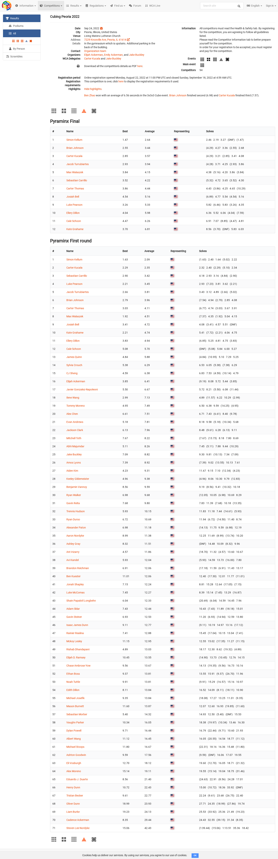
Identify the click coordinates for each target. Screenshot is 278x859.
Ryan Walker (73, 495)
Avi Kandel (72, 560)
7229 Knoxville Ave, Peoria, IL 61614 (105, 39)
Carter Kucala (92, 58)
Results (14, 18)
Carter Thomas (75, 188)
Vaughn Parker (75, 722)
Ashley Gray (73, 543)
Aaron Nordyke (75, 535)
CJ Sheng (72, 373)
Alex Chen (72, 413)
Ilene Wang (72, 397)
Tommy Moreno (75, 405)
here (139, 66)
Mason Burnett (75, 706)
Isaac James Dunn (77, 624)
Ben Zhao (89, 95)
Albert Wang (73, 738)
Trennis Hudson (75, 511)
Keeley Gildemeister (77, 478)
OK (195, 855)
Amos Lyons (73, 462)
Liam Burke (73, 811)
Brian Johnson (177, 95)
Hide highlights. (93, 88)
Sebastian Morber (76, 714)
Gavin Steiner (74, 616)
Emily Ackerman (113, 54)
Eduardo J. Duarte (77, 779)
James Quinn (74, 356)
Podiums (17, 25)
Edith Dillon (72, 689)
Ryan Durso (73, 519)
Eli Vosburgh (73, 763)
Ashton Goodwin (76, 754)
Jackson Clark (74, 430)
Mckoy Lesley (74, 641)
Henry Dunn (73, 787)
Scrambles (16, 56)
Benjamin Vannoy (76, 486)
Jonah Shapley (75, 584)
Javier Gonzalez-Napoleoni (82, 389)
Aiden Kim (72, 470)
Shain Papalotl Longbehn (81, 600)
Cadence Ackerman (77, 819)
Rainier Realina (75, 633)
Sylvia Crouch (74, 365)
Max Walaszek (74, 172)
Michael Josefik (75, 698)
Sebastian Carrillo (76, 180)
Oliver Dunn (73, 803)
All (14, 33)
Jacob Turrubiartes (77, 164)
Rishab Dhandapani (77, 649)
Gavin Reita (73, 503)
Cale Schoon (73, 220)
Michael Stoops (75, 746)
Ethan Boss (73, 673)
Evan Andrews (74, 421)
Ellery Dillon (73, 212)
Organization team (95, 51)
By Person (18, 48)
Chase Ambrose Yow (78, 665)
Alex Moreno (73, 771)
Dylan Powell (73, 730)
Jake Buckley (136, 54)
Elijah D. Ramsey (75, 657)
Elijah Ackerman (93, 54)
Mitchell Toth (73, 438)
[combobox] (222, 5)
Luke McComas (75, 592)
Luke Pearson (74, 204)
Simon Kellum (74, 139)
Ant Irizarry (72, 551)
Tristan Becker (74, 795)
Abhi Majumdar (75, 446)
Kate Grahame (74, 229)
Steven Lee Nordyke (77, 828)
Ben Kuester (73, 576)
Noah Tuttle (73, 681)
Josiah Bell (72, 196)
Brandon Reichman (77, 568)
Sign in (270, 5)
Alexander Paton (76, 527)
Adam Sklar (73, 608)
